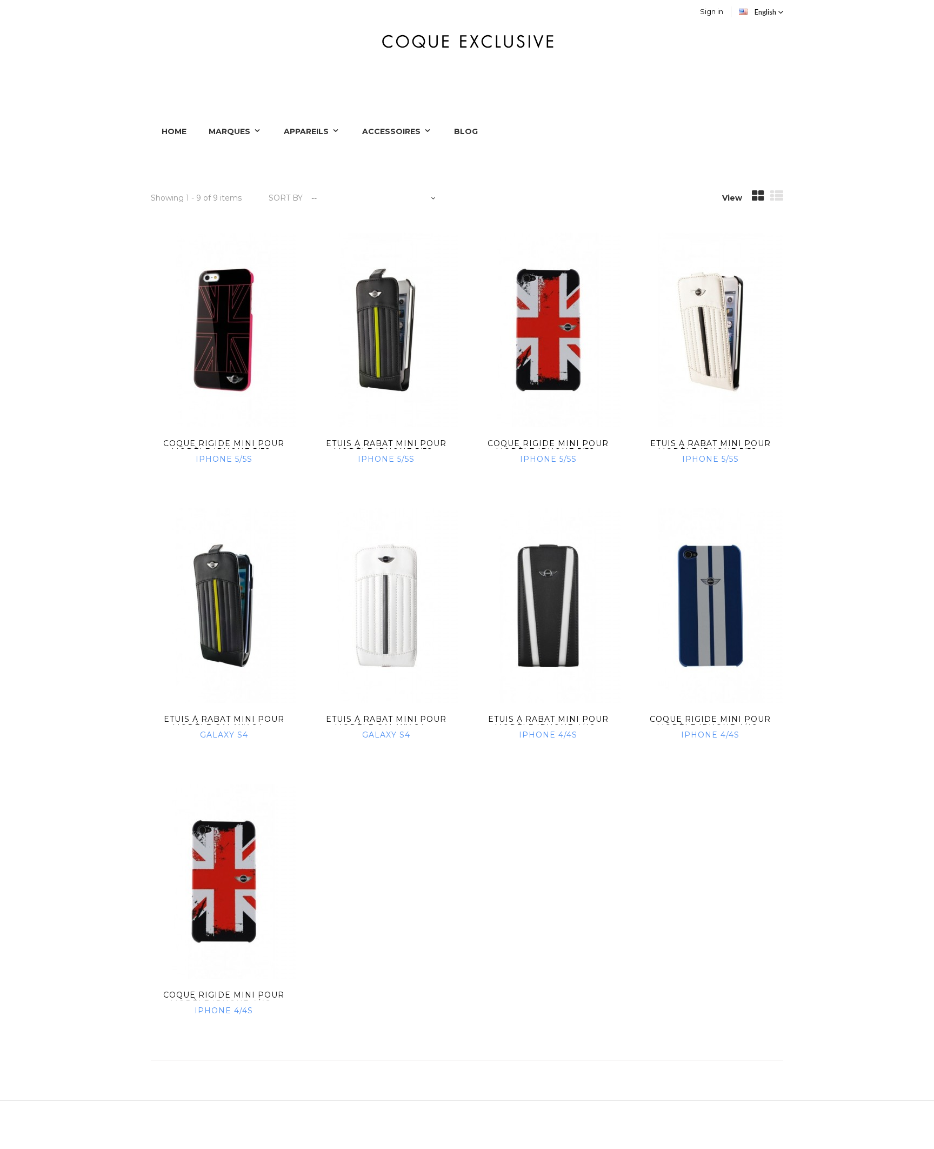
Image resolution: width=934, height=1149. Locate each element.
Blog (466, 131)
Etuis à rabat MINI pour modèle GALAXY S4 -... (224, 723)
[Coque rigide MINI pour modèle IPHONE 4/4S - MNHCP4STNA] (710, 605)
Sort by (286, 198)
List (776, 199)
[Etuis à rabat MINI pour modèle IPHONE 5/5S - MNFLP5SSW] (710, 330)
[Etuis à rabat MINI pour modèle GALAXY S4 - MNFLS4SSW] (386, 605)
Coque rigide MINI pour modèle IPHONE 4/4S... (710, 723)
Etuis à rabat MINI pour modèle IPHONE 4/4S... (548, 723)
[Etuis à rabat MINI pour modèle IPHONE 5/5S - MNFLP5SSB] (386, 330)
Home (174, 131)
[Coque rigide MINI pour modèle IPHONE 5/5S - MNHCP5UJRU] (548, 330)
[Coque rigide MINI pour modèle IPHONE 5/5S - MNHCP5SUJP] (224, 330)
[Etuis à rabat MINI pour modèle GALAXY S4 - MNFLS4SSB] (224, 605)
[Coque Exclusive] (467, 40)
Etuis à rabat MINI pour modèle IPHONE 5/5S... (386, 447)
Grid (758, 199)
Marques (230, 131)
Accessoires (392, 131)
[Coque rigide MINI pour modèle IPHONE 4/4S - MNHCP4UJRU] (224, 881)
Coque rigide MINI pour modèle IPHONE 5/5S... (223, 447)
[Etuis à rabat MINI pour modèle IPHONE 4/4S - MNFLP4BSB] (548, 605)
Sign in (711, 11)
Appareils (307, 131)
